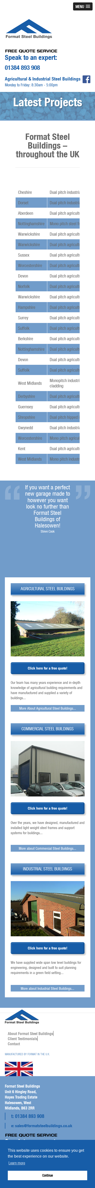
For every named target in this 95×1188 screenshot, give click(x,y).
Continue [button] (47, 1175)
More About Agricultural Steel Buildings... (47, 708)
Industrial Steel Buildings (47, 868)
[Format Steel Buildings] (29, 26)
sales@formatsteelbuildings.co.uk (43, 1125)
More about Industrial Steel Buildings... (47, 988)
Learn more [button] (17, 1163)
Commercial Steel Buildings (47, 728)
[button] (83, 6)
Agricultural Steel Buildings (48, 588)
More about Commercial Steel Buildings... (47, 848)
